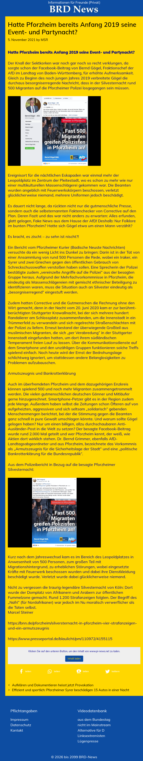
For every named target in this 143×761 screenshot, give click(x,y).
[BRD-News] (74, 8)
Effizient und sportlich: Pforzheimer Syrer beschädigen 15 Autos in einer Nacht (70, 690)
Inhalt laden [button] (74, 658)
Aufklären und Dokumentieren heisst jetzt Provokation (52, 685)
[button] (30, 671)
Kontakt (16, 730)
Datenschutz (20, 725)
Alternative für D (91, 730)
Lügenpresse (88, 741)
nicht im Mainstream (94, 725)
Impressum (19, 719)
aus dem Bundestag (94, 719)
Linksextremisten (91, 735)
